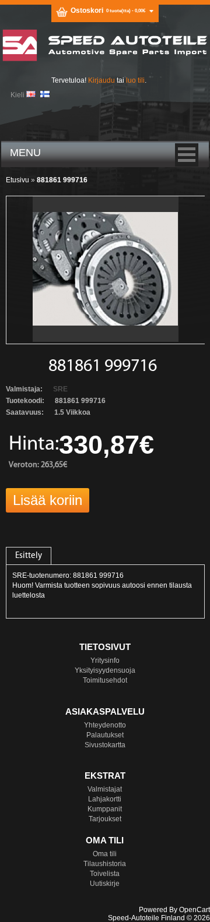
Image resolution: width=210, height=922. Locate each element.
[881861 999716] (105, 339)
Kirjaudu (101, 80)
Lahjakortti (104, 799)
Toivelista (105, 874)
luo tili (135, 80)
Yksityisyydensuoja (105, 670)
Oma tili (105, 854)
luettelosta (28, 595)
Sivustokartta (105, 745)
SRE (60, 389)
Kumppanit (105, 809)
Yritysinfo (105, 660)
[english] (31, 94)
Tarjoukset (105, 819)
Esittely (28, 556)
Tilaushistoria (104, 864)
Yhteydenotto (105, 725)
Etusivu (17, 180)
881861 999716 (62, 180)
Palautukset (105, 735)
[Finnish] (45, 94)
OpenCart (194, 910)
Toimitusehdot (105, 680)
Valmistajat (105, 789)
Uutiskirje (105, 883)
